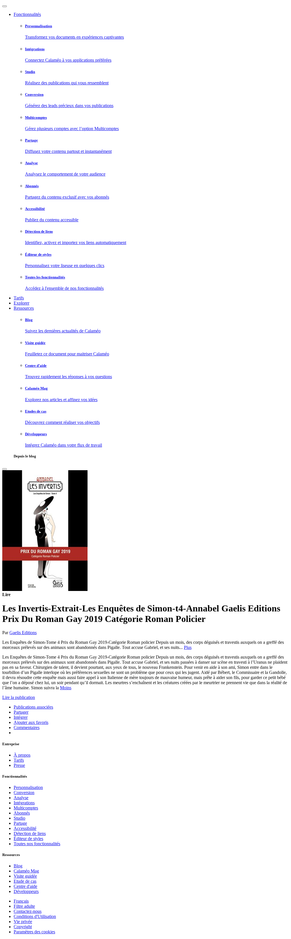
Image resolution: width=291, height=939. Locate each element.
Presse (19, 765)
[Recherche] (4, 469)
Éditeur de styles (28, 838)
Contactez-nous (27, 911)
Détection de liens (30, 833)
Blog (18, 865)
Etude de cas (25, 881)
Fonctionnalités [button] (27, 14)
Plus (188, 647)
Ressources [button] (24, 308)
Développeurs (26, 891)
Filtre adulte (24, 906)
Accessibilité (25, 828)
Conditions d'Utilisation (35, 916)
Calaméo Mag (26, 871)
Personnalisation (28, 787)
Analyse (21, 797)
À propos (22, 755)
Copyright (23, 926)
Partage (20, 823)
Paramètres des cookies (34, 931)
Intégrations (24, 802)
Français (21, 901)
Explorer (21, 303)
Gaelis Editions (23, 632)
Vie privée (23, 921)
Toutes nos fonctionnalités (37, 843)
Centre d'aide (25, 886)
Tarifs (19, 297)
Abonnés (22, 813)
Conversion (24, 792)
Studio (19, 818)
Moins (65, 687)
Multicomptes (26, 807)
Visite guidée (25, 876)
